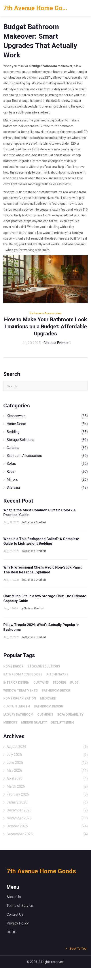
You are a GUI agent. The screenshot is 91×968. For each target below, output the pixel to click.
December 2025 (47, 810)
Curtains (47, 448)
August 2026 (47, 747)
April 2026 (47, 778)
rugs (74, 682)
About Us (14, 897)
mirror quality (34, 722)
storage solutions (43, 666)
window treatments (20, 690)
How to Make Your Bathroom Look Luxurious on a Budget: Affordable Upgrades (45, 326)
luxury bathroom (18, 714)
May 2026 (47, 770)
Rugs (47, 471)
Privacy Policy (18, 923)
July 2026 (47, 754)
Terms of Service (20, 906)
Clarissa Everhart (57, 343)
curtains (41, 682)
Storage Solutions (47, 440)
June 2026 (47, 762)
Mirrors (47, 479)
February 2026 (47, 794)
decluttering (62, 722)
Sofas (47, 463)
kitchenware (57, 674)
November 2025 (47, 818)
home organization (19, 698)
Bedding (47, 432)
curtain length (16, 706)
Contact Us (15, 914)
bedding (59, 682)
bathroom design (48, 706)
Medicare (48, 698)
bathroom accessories (22, 674)
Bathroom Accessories (45, 313)
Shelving (47, 487)
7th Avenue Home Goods (36, 8)
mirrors (10, 722)
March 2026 (47, 786)
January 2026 (47, 802)
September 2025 (47, 834)
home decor (13, 666)
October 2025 (47, 826)
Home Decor (47, 424)
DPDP (11, 932)
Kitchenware (47, 416)
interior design (16, 682)
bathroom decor (56, 690)
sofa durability (70, 714)
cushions (45, 714)
